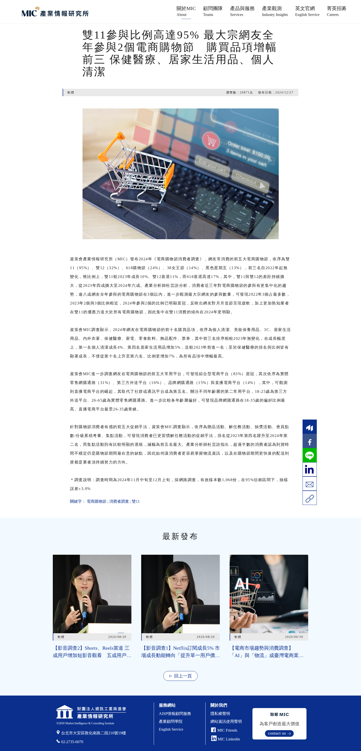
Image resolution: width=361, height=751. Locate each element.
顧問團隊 (213, 11)
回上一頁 (183, 675)
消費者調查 (119, 501)
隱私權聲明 (220, 713)
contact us (277, 733)
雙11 (136, 501)
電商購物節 (96, 501)
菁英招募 (337, 11)
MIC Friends (227, 730)
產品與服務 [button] (242, 11)
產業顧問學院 (170, 721)
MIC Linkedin (228, 739)
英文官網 (307, 11)
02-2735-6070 (72, 742)
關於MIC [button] (186, 11)
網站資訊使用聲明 (226, 721)
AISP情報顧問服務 (175, 713)
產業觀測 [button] (275, 11)
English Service (171, 729)
